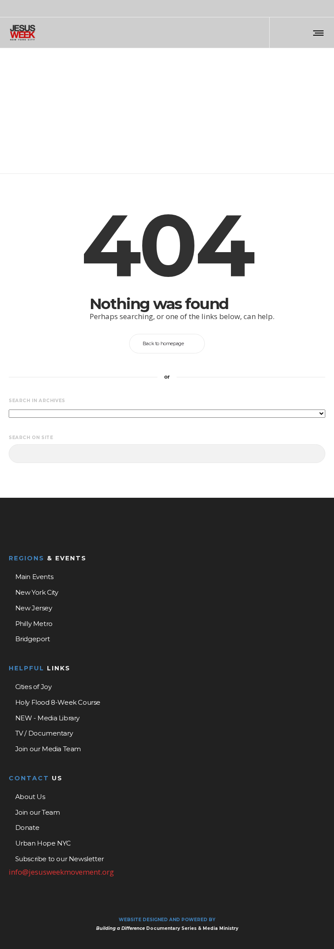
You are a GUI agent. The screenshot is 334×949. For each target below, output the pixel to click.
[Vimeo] (322, 9)
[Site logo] (23, 32)
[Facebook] (300, 9)
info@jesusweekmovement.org (61, 872)
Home (152, 76)
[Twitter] (311, 9)
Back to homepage (163, 343)
